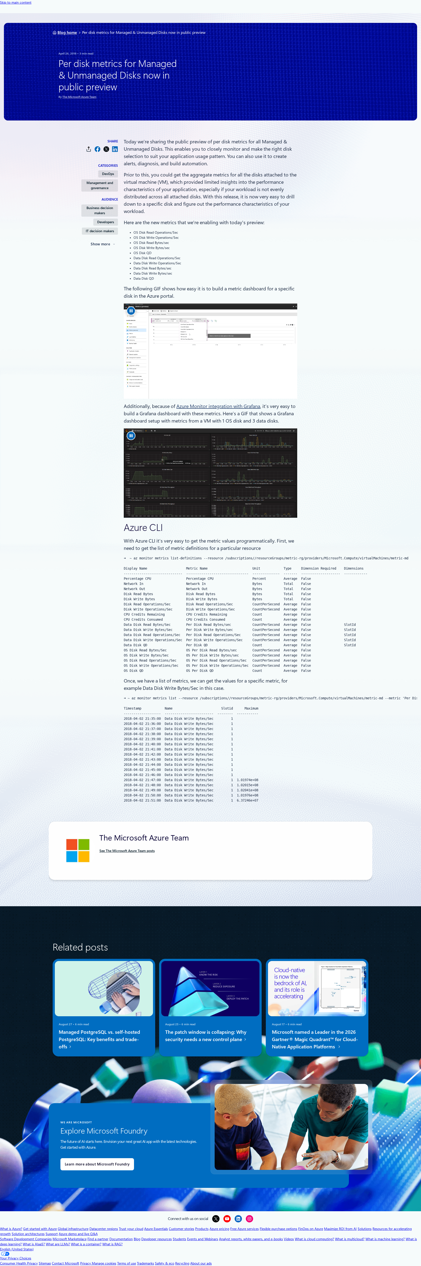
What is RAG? (112, 1244)
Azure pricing (219, 1229)
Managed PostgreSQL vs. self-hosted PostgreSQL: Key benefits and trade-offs (99, 1039)
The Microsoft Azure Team (79, 97)
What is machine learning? (385, 1239)
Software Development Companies (26, 1239)
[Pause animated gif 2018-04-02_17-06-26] (131, 435)
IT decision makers (100, 231)
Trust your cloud (131, 1229)
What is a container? (86, 1244)
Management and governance (99, 185)
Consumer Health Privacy (19, 1263)
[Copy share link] (89, 149)
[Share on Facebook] (97, 149)
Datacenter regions (103, 1229)
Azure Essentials (156, 1229)
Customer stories (181, 1229)
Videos (289, 1239)
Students (179, 1239)
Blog (137, 1239)
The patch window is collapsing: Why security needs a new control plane (205, 1035)
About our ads (201, 1263)
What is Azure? (11, 1229)
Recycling (182, 1263)
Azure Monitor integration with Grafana (218, 406)
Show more (100, 244)
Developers (105, 222)
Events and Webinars (202, 1239)
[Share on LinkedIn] (115, 149)
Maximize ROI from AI (340, 1229)
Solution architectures (28, 1234)
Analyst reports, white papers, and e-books (251, 1239)
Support (52, 1234)
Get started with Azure (40, 1229)
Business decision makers (99, 210)
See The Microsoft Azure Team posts (127, 851)
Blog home (67, 32)
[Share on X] (106, 149)
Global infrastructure (73, 1229)
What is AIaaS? (34, 1244)
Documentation (121, 1239)
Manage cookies (104, 1263)
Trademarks (145, 1263)
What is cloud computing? (314, 1239)
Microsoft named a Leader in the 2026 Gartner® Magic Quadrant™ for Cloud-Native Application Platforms (315, 1039)
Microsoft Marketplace (69, 1239)
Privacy (86, 1263)
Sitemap (45, 1263)
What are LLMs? (58, 1244)
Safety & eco (164, 1263)
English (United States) (17, 1249)
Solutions (365, 1229)
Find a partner (97, 1239)
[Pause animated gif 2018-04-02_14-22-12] (131, 310)
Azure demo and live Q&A (78, 1234)
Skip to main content (15, 2)
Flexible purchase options (278, 1229)
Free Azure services (244, 1229)
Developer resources (156, 1239)
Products (202, 1229)
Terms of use (126, 1263)
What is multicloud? (349, 1239)
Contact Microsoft (65, 1263)
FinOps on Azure (310, 1229)
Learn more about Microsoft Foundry (97, 1164)
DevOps (108, 174)
